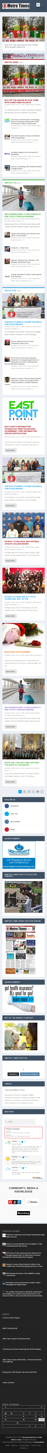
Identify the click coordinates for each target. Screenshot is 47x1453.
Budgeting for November (17, 652)
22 (17, 1423)
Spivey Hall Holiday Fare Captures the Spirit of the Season (25, 235)
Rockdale (37, 105)
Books (28, 219)
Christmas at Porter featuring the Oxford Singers (21, 1349)
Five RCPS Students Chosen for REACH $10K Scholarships (25, 137)
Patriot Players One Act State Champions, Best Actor (22, 342)
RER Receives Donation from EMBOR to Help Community (23, 1274)
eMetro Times (10, 105)
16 (23, 1420)
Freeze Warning (13, 1129)
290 (37, 792)
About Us (14, 1445)
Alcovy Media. (39, 1442)
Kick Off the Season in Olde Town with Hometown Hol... (21, 46)
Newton (28, 368)
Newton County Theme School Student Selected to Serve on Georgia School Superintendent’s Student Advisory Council (23, 381)
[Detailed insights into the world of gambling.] (7, 153)
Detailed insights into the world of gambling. (24, 153)
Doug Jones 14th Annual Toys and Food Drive (19, 1372)
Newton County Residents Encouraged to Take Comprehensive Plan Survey (24, 1245)
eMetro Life (35, 238)
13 (5, 1420)
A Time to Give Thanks (11, 1318)
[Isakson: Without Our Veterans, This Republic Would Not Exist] (7, 261)
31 (11, 1413)
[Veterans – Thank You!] (7, 249)
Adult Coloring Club (9, 1328)
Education (35, 140)
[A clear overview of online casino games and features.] (7, 275)
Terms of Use (36, 1445)
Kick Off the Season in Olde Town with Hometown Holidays (21, 101)
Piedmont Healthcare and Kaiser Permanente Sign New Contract (25, 1236)
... (33, 792)
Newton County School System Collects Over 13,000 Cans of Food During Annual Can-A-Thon (24, 1265)
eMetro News (30, 105)
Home (7, 1445)
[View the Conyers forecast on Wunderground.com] (38, 1177)
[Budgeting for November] (23, 636)
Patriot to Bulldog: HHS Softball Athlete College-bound (26, 168)
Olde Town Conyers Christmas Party (16, 1339)
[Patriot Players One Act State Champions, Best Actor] (7, 342)
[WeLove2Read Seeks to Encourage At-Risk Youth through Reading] (23, 198)
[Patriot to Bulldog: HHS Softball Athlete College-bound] (7, 167)
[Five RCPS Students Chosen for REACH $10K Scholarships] (7, 137)
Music (19, 240)
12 (41, 1416)
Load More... (13, 1074)
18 (35, 1420)
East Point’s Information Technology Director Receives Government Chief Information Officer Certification (25, 122)
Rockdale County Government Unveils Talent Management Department (23, 1284)
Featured (14, 128)
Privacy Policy (24, 1445)
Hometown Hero (22, 252)
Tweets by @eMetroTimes (15, 1090)
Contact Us (23, 1448)
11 (35, 1416)
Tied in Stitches (8, 1382)
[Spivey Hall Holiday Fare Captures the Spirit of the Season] (7, 234)
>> (41, 1407)
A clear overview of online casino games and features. (26, 275)
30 (5, 1413)
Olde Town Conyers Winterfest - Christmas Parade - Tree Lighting (22, 1361)
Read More (10, 450)
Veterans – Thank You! (19, 248)
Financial (37, 655)
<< (5, 1407)
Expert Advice (30, 655)
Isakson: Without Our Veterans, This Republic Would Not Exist (25, 261)
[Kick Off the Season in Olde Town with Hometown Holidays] (23, 81)
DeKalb (32, 219)
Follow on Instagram (31, 1074)
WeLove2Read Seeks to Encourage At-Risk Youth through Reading (23, 215)
